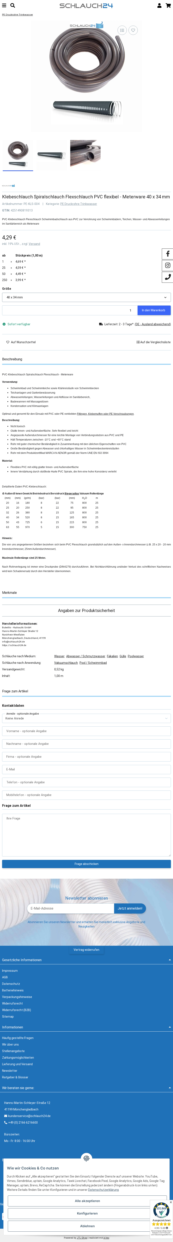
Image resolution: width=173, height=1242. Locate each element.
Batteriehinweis (13, 990)
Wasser (59, 656)
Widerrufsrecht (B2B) (16, 1010)
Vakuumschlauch (66, 662)
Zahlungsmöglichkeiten (18, 1057)
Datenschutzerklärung (103, 1189)
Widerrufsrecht (12, 1003)
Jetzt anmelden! (130, 908)
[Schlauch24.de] (86, 5)
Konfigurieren (87, 1213)
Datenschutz (11, 983)
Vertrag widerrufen (86, 949)
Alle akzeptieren (87, 1201)
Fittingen (82, 413)
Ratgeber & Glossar (15, 1077)
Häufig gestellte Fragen (18, 1038)
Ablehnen (87, 1226)
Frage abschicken (87, 864)
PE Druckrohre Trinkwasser (78, 204)
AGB (5, 977)
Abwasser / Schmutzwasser (85, 656)
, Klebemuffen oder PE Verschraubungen (110, 413)
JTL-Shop (82, 1238)
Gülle (123, 656)
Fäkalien (112, 656)
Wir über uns (10, 1044)
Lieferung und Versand (17, 1064)
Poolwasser (136, 656)
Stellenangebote (13, 1051)
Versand (34, 244)
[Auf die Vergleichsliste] (122, 30)
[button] (159, 5)
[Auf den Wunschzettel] (133, 30)
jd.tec (106, 1238)
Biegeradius (72, 493)
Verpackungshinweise (17, 997)
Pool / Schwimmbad (93, 662)
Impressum (10, 970)
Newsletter (9, 1070)
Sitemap (8, 1016)
